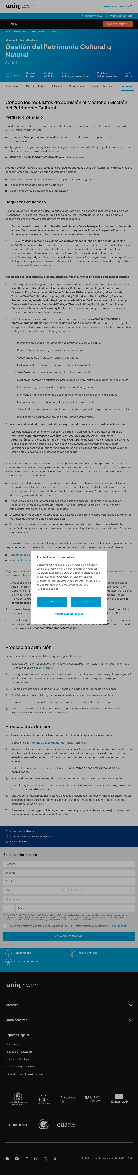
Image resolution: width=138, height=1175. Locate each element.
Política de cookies (47, 589)
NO (52, 602)
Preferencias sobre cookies (69, 614)
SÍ (86, 602)
